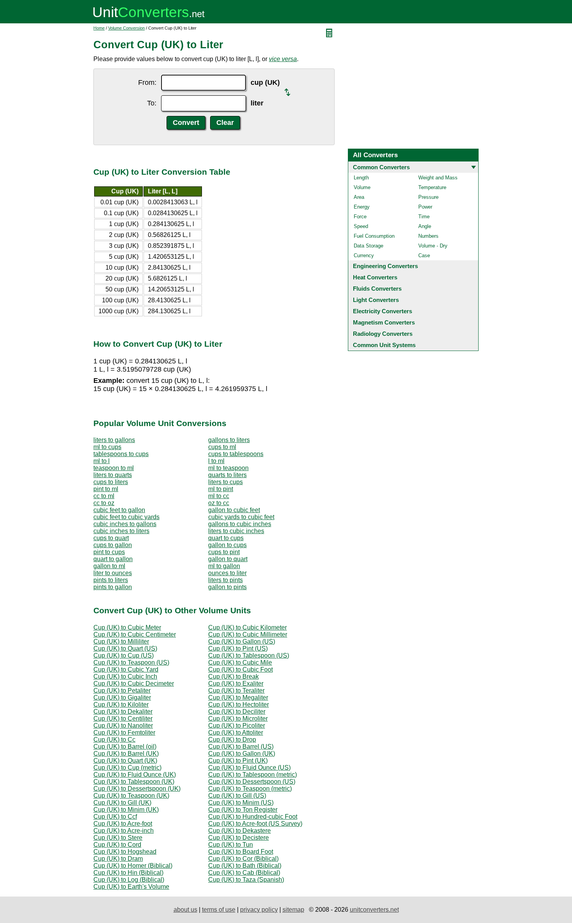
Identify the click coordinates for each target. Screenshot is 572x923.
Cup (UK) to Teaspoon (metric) (250, 788)
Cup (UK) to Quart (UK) (125, 760)
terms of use (218, 909)
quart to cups (226, 538)
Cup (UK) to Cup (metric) (127, 767)
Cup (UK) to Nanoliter (123, 725)
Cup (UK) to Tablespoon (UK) (133, 781)
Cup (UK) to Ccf (115, 816)
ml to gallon (224, 566)
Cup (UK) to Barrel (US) (241, 746)
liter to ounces (112, 573)
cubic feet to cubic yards (126, 517)
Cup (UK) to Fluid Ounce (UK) (134, 774)
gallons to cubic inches (239, 524)
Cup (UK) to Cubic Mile (240, 662)
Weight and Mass (438, 178)
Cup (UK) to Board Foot (240, 851)
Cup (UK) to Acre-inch (123, 830)
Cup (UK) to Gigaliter (122, 697)
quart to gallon (113, 559)
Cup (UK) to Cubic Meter (127, 627)
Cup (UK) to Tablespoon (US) (248, 655)
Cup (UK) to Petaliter (122, 690)
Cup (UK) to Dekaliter (123, 711)
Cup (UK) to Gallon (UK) (241, 753)
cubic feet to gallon (119, 510)
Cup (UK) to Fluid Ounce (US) (249, 767)
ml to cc (218, 496)
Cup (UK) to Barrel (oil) (124, 746)
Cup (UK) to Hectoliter (238, 704)
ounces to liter (227, 573)
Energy (362, 207)
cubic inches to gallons (124, 524)
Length (361, 178)
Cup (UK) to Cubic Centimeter (134, 634)
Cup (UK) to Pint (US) (238, 648)
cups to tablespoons (235, 454)
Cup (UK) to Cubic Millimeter (247, 634)
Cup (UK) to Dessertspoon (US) (251, 781)
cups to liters (110, 482)
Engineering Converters (385, 266)
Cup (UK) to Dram (118, 858)
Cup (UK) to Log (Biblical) (128, 879)
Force (360, 216)
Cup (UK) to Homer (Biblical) (132, 865)
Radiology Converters (382, 333)
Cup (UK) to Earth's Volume (131, 886)
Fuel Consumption (374, 236)
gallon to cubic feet (234, 510)
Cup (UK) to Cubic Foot (240, 669)
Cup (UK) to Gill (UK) (122, 802)
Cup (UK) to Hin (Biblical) (128, 872)
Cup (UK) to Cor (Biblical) (243, 858)
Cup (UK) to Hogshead (124, 851)
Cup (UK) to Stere (117, 837)
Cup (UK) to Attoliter (235, 732)
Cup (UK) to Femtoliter (124, 732)
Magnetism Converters (384, 322)
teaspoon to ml (113, 468)
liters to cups (225, 482)
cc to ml (103, 496)
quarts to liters (227, 475)
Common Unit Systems (384, 345)
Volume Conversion (126, 28)
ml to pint (220, 489)
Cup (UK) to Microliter (238, 718)
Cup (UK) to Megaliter (238, 697)
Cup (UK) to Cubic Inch (125, 676)
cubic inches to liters (121, 531)
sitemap (293, 909)
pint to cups (109, 552)
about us (185, 909)
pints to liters (110, 580)
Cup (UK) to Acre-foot (122, 823)
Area (359, 197)
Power (425, 207)
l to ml (216, 461)
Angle (424, 226)
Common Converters (381, 167)
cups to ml (222, 447)
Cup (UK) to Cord (117, 844)
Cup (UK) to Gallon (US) (241, 641)
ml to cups (107, 447)
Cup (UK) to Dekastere (239, 830)
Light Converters (376, 300)
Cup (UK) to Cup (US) (123, 655)
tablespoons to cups (121, 454)
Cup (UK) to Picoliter (236, 725)
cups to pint (224, 552)
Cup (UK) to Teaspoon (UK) (131, 795)
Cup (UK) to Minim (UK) (126, 809)
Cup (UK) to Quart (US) (125, 648)
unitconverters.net (374, 909)
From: (147, 82)
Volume (362, 187)
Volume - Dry (432, 246)
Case (424, 255)
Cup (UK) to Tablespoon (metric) (252, 774)
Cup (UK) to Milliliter (121, 641)
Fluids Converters (377, 288)
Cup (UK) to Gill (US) (237, 795)
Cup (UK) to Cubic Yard (125, 669)
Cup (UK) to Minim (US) (241, 802)
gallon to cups (227, 545)
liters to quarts (112, 475)
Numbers (428, 236)
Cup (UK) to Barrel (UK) (126, 753)
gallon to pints (227, 587)
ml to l (101, 461)
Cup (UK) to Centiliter (123, 718)
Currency (364, 255)
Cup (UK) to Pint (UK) (238, 760)
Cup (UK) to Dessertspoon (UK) (137, 788)
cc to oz (103, 503)
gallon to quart (227, 559)
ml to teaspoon (228, 468)
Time (424, 216)
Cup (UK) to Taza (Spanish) (246, 879)
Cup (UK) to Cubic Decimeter (133, 683)
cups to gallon (112, 545)
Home (99, 28)
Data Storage (368, 246)
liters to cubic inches (236, 531)
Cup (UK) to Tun (230, 844)
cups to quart (111, 538)
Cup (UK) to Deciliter (236, 711)
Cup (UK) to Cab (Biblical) (244, 872)
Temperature (432, 187)
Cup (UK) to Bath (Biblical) (244, 865)
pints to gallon (112, 587)
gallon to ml (109, 566)
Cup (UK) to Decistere (238, 837)
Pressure (428, 197)
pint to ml (105, 489)
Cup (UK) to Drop (232, 739)
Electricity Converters (382, 311)
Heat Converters (375, 277)
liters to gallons (114, 440)
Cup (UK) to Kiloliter (121, 704)
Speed (361, 226)
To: (151, 103)
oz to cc (218, 503)
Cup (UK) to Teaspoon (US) (131, 662)
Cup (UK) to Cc (114, 739)
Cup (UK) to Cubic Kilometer (247, 627)
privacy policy (259, 909)
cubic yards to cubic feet (241, 517)
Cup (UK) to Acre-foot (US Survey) (255, 823)
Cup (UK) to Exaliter (235, 683)
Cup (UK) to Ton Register (242, 809)
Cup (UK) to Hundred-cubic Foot (252, 816)
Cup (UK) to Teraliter (236, 690)
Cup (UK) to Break (233, 676)
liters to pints (225, 580)
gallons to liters (229, 440)
